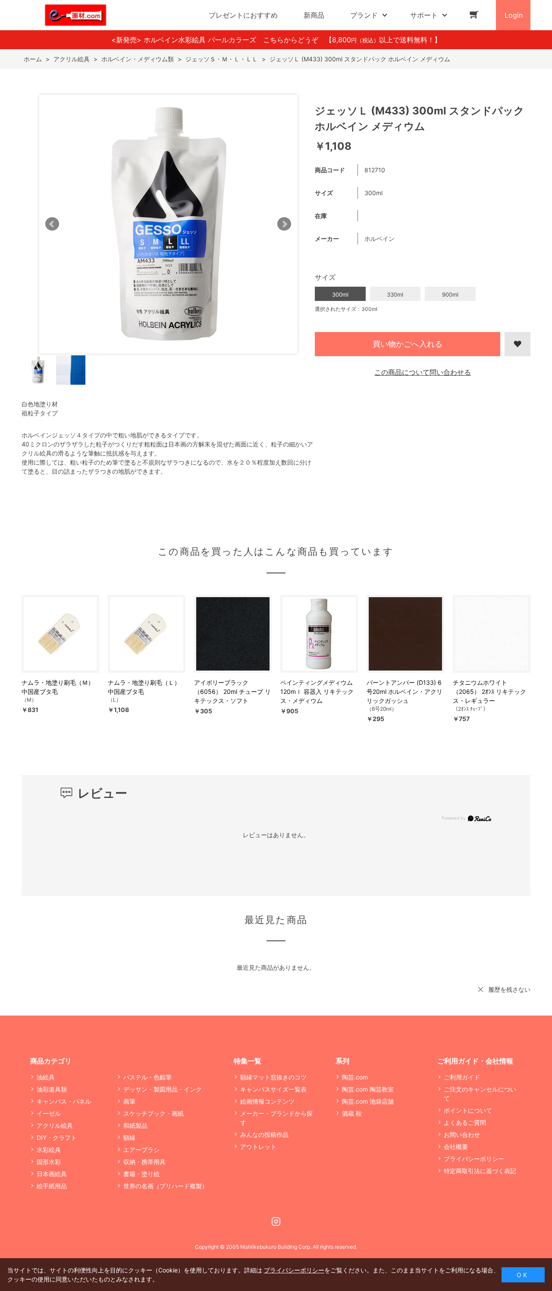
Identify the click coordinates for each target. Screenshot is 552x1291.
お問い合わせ (462, 1134)
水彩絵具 (49, 1149)
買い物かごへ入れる (407, 343)
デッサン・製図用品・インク (162, 1089)
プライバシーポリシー (474, 1158)
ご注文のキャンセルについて (480, 1093)
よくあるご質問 (465, 1122)
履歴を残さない (509, 989)
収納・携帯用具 (144, 1161)
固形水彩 (49, 1161)
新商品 (314, 15)
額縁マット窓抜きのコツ (273, 1077)
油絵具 (46, 1077)
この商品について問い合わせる (422, 372)
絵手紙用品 (52, 1186)
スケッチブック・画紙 (153, 1113)
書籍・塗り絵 (141, 1173)
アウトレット (258, 1146)
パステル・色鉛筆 (147, 1077)
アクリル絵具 (55, 1125)
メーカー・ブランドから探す (276, 1118)
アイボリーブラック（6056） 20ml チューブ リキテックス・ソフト (232, 691)
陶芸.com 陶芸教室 (368, 1089)
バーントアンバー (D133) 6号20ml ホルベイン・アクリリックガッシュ (404, 691)
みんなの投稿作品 (264, 1134)
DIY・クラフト (57, 1137)
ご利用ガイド (462, 1077)
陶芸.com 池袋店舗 (368, 1101)
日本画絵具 (52, 1173)
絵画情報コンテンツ (267, 1101)
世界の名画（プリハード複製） (165, 1186)
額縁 (129, 1137)
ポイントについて (468, 1110)
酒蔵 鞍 (352, 1113)
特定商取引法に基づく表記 (480, 1170)
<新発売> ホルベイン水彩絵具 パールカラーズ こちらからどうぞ (218, 39)
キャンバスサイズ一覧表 (273, 1089)
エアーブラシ (141, 1149)
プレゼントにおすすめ (243, 15)
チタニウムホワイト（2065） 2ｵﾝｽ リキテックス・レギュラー (489, 691)
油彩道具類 (52, 1089)
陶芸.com (355, 1077)
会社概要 (456, 1146)
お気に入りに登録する (517, 344)
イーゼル (49, 1113)
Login (514, 15)
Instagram (276, 1221)
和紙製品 (135, 1125)
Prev (52, 224)
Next (284, 224)
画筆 (129, 1101)
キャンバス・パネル (64, 1101)
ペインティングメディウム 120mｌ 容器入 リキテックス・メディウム (317, 691)
